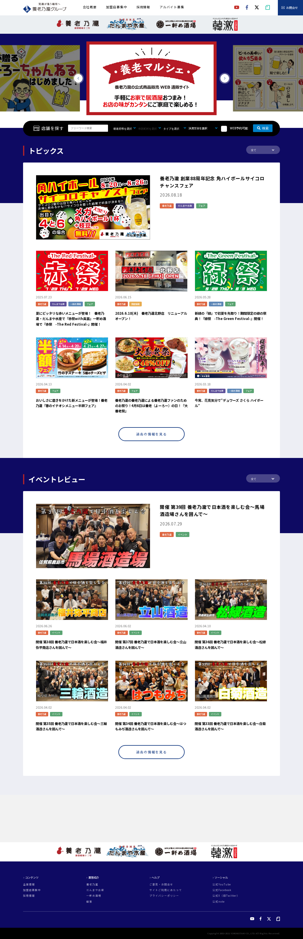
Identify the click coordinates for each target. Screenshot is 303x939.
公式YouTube (221, 884)
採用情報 (143, 7)
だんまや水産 (95, 890)
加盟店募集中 (116, 7)
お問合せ (292, 7)
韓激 (89, 901)
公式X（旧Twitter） (226, 895)
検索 (265, 128)
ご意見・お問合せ (161, 884)
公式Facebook (221, 890)
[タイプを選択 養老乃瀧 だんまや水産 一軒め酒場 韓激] (175, 128)
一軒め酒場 (93, 895)
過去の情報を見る (151, 434)
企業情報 (29, 884)
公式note (218, 901)
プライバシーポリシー (164, 895)
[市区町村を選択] (150, 128)
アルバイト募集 (171, 7)
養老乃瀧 (92, 884)
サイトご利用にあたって (165, 890)
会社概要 (90, 7)
